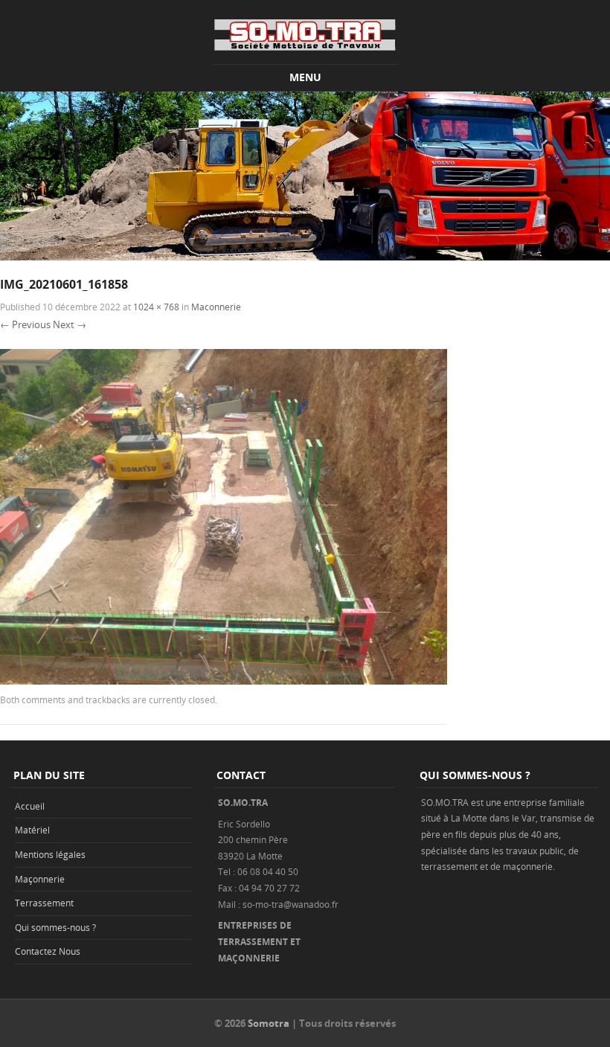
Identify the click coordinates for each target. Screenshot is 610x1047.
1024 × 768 (156, 307)
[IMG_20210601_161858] (223, 680)
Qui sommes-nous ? (55, 927)
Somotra (268, 1023)
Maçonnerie (40, 879)
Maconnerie (216, 307)
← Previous (25, 324)
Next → (69, 324)
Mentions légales (50, 854)
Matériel (32, 830)
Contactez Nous (47, 951)
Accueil (30, 806)
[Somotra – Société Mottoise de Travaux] (305, 34)
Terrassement (44, 903)
